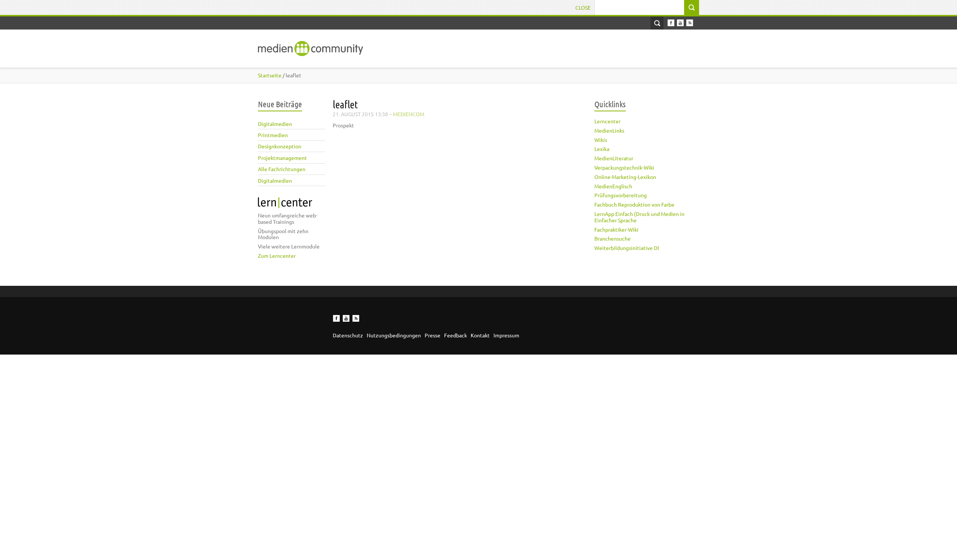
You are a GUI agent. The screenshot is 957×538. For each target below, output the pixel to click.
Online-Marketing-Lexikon (625, 176)
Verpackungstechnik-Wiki (624, 167)
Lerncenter (607, 121)
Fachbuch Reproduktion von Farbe (634, 204)
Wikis (600, 139)
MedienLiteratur (613, 158)
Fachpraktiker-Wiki (616, 229)
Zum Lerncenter (277, 255)
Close (583, 7)
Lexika (601, 148)
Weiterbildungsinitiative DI (626, 247)
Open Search (657, 23)
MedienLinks (609, 130)
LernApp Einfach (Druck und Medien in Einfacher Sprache (639, 216)
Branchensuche (612, 238)
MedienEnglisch (613, 186)
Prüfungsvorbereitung (620, 195)
